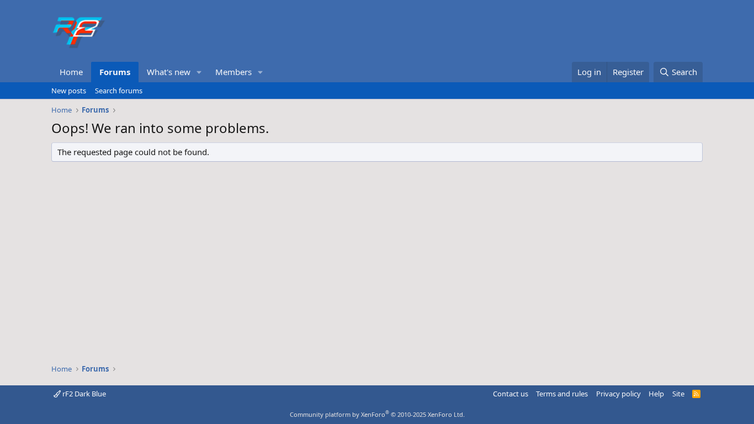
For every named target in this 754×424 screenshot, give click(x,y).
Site (678, 394)
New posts (68, 91)
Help (656, 394)
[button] (199, 72)
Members (233, 71)
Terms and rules (562, 394)
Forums (114, 71)
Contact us (510, 394)
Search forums (118, 91)
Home (71, 71)
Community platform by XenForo (377, 414)
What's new (168, 71)
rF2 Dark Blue (83, 394)
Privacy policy (618, 394)
